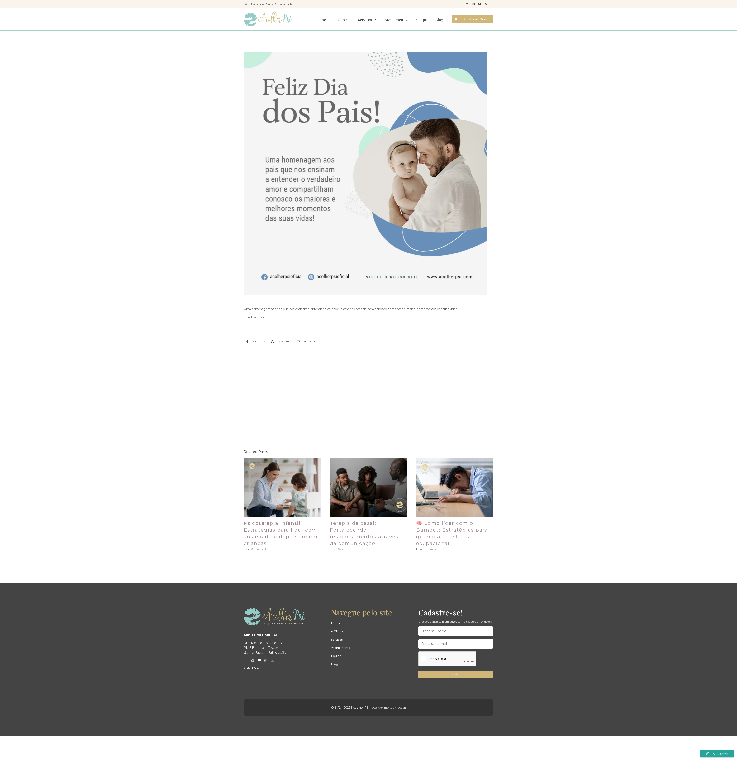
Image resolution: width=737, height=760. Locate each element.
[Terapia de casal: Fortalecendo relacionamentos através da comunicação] (368, 487)
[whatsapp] (486, 4)
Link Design (399, 707)
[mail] (492, 4)
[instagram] (473, 4)
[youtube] (479, 4)
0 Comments (259, 549)
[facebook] (467, 4)
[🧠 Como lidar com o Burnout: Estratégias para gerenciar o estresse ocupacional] (454, 487)
